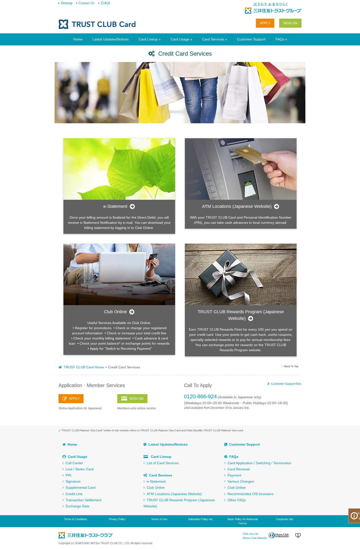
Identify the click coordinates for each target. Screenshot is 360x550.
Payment (233, 475)
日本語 (105, 3)
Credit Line (73, 494)
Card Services (213, 39)
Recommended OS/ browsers (249, 494)
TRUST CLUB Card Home (83, 367)
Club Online (155, 487)
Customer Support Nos (285, 384)
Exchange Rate (76, 506)
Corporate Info (284, 519)
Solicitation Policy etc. (201, 519)
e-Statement (155, 481)
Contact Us (87, 3)
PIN (67, 475)
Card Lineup (148, 39)
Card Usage (180, 39)
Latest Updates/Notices (111, 39)
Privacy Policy (117, 519)
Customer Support (251, 39)
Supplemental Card (80, 487)
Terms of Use (159, 519)
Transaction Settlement (82, 500)
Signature (72, 481)
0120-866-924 (200, 396)
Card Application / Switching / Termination (258, 463)
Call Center (73, 463)
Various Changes (240, 481)
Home (78, 39)
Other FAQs (236, 500)
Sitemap (66, 3)
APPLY (265, 23)
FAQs (280, 39)
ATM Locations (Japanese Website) (173, 494)
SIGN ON (290, 23)
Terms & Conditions (75, 519)
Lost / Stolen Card (79, 469)
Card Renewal (238, 469)
